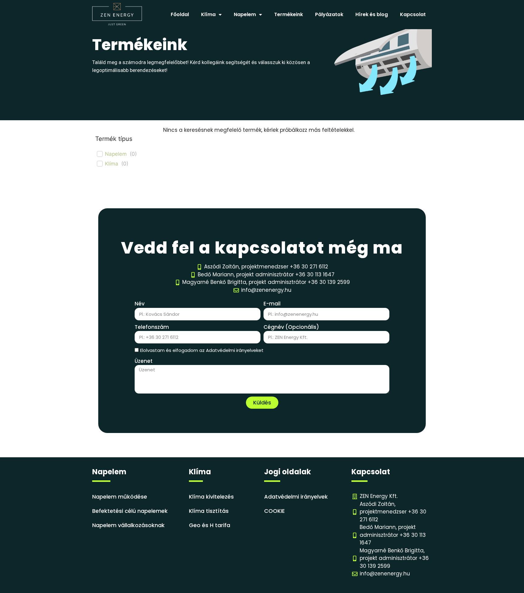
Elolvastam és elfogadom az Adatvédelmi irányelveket (202, 350)
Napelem (116, 154)
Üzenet (144, 361)
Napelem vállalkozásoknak (128, 525)
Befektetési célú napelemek (130, 511)
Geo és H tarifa (209, 525)
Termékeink (288, 14)
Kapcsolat (413, 14)
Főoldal (180, 14)
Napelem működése (119, 496)
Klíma (111, 164)
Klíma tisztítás (209, 511)
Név (140, 303)
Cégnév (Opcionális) (291, 327)
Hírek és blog (371, 14)
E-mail (272, 303)
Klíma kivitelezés (211, 496)
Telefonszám (152, 327)
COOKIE (274, 511)
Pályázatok (329, 14)
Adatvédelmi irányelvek (296, 496)
